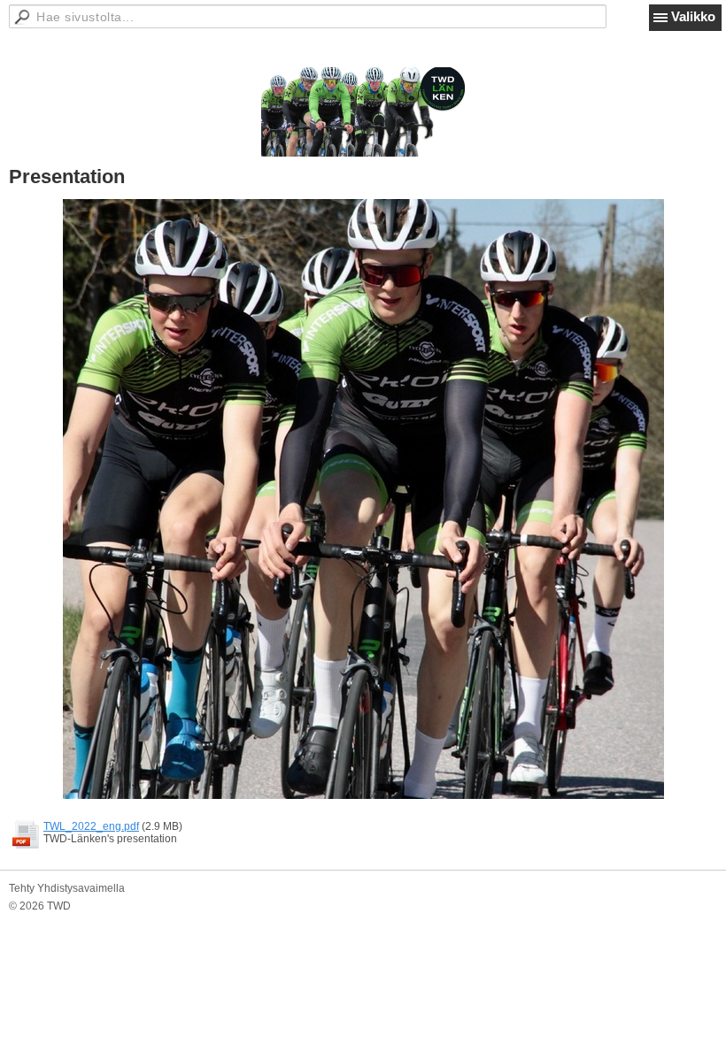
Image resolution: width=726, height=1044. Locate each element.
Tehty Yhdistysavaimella (67, 888)
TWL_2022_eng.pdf (91, 826)
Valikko (693, 16)
